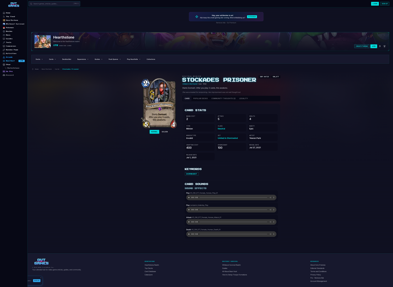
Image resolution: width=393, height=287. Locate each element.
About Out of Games (317, 265)
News (8, 35)
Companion (11, 46)
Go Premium (252, 16)
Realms (9, 31)
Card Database (150, 271)
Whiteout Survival (15, 24)
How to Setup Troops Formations (234, 275)
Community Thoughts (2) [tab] (223, 98)
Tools (8, 42)
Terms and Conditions (318, 271)
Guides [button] (97, 59)
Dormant (191, 174)
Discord (10, 75)
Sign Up (385, 4)
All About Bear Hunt (229, 271)
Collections (151, 59)
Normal (154, 132)
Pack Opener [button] (113, 59)
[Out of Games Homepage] (41, 261)
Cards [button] (51, 59)
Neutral (221, 128)
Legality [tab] (243, 98)
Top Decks (149, 268)
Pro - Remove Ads (317, 278)
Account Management (318, 281)
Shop (8, 64)
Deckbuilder (66, 59)
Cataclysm (149, 275)
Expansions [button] (81, 59)
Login (375, 4)
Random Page (12, 49)
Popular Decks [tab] (200, 98)
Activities (11, 53)
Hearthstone (12, 20)
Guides (224, 268)
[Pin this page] (32, 69)
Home (8, 12)
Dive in (36, 280)
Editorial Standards (317, 268)
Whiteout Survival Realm (231, 265)
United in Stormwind (189, 84)
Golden (165, 132)
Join (374, 46)
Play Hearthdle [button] (132, 59)
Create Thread (362, 46)
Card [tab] (187, 98)
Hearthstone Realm (152, 265)
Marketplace (13, 68)
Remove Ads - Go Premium (226, 23)
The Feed (10, 16)
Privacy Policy (315, 275)
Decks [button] (38, 59)
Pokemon (10, 27)
